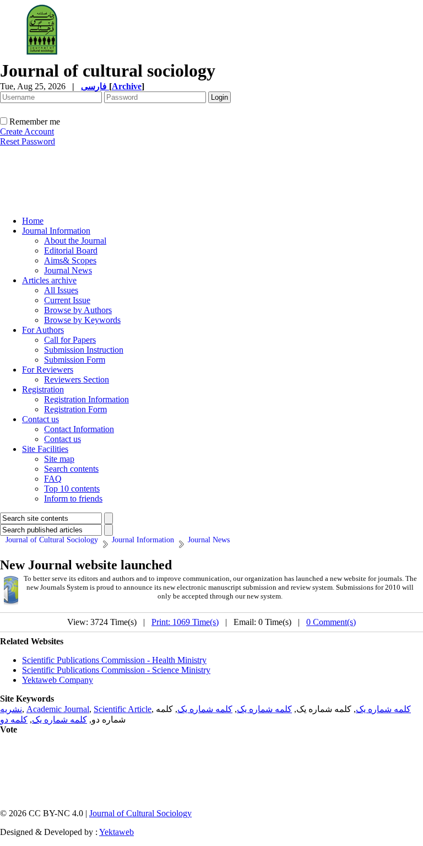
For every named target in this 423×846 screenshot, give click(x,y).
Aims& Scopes (70, 260)
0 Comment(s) (331, 622)
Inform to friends (73, 498)
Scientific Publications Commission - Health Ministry (114, 660)
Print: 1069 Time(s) (185, 622)
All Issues (61, 290)
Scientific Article (122, 709)
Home (33, 220)
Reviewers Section (76, 379)
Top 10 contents (72, 488)
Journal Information (56, 230)
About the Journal (75, 240)
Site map (59, 459)
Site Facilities (45, 449)
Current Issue (67, 300)
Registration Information (86, 399)
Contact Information (79, 429)
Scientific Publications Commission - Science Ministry (116, 670)
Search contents (71, 468)
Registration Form (75, 409)
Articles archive (49, 280)
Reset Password (27, 141)
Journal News (68, 270)
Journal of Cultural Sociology (140, 813)
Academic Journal (57, 709)
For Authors (43, 330)
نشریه (11, 709)
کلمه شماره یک (383, 709)
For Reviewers (47, 369)
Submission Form (74, 359)
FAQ (53, 478)
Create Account (27, 131)
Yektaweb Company (57, 680)
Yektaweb (116, 832)
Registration (43, 389)
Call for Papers (70, 339)
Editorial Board (70, 250)
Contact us (40, 419)
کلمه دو (14, 719)
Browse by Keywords (82, 320)
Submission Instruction (83, 349)
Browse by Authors (78, 310)
